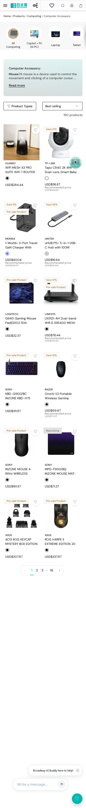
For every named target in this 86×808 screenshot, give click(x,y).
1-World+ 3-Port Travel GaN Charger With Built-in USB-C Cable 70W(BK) (21, 245)
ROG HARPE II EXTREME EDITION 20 (60, 541)
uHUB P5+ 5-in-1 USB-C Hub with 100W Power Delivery (61, 245)
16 (51, 570)
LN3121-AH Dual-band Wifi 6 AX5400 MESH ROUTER (60, 320)
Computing (34, 16)
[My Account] (72, 5)
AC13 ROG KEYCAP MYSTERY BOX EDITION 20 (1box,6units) (21, 541)
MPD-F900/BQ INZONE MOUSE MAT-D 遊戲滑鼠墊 (60, 471)
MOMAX (10, 238)
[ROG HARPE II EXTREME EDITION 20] (61, 514)
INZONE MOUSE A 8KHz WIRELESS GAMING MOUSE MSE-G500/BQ (18, 471)
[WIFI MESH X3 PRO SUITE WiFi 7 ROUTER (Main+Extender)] (21, 142)
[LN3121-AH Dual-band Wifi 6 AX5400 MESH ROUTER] (61, 293)
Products (19, 16)
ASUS (8, 535)
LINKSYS (50, 314)
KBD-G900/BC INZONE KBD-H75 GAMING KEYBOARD (19, 396)
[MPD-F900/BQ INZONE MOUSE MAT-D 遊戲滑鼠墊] (61, 444)
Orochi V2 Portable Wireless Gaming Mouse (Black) (58, 396)
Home (7, 16)
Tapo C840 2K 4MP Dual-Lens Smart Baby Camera (61, 170)
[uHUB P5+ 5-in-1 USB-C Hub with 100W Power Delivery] (61, 218)
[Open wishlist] (52, 5)
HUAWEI (10, 163)
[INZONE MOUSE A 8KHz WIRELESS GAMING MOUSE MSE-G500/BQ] (21, 444)
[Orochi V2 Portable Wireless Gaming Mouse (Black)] (61, 368)
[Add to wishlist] (35, 130)
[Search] (63, 5)
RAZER (49, 389)
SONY (8, 389)
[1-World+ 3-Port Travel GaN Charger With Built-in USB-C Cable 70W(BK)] (21, 218)
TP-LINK (50, 163)
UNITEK (49, 238)
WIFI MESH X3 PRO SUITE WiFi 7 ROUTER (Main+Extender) (20, 170)
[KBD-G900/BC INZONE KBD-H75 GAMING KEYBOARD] (21, 368)
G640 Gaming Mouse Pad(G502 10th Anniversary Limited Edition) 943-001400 (20, 320)
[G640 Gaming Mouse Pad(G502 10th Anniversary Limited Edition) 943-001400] (21, 293)
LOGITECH (11, 314)
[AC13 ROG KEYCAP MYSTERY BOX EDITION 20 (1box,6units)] (21, 514)
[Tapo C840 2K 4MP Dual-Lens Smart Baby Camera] (61, 142)
